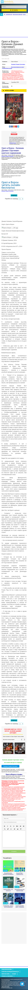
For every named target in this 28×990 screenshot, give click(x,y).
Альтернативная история (17, 67)
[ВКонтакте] (10, 126)
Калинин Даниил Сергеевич (18, 64)
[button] (4, 826)
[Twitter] (18, 126)
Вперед (14, 195)
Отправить (14, 851)
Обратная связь (5, 973)
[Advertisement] (14, 928)
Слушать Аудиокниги (7, 976)
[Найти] (25, 7)
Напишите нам (12, 143)
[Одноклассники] (14, 126)
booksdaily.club (8, 2)
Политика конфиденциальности (10, 971)
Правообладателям (6, 969)
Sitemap (14, 973)
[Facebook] (12, 126)
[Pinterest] (16, 126)
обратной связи (5, 986)
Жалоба (14, 134)
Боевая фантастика (7, 68)
